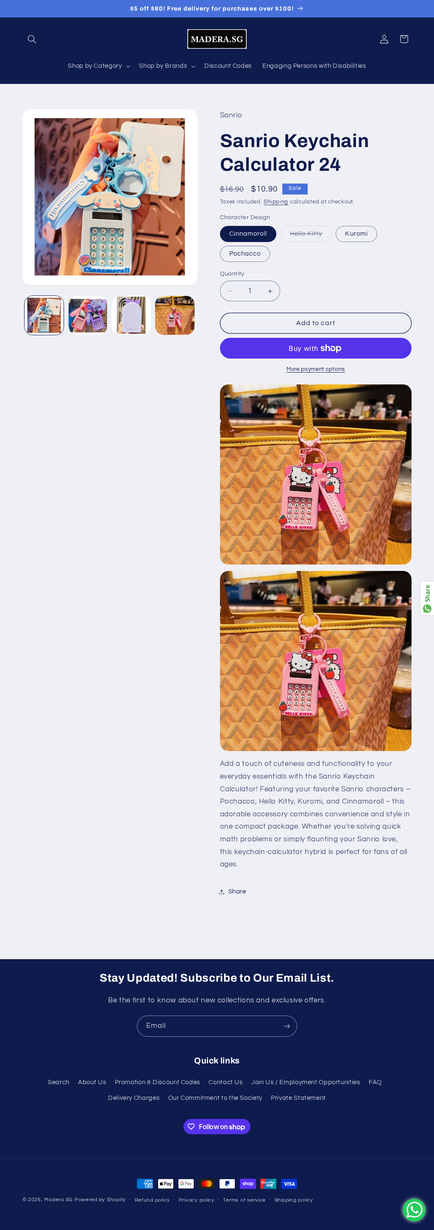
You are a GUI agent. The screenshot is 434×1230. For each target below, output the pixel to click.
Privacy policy (196, 1200)
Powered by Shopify (100, 1199)
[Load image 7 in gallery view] (174, 315)
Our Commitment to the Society (215, 1098)
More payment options (316, 369)
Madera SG (58, 1199)
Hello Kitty (311, 236)
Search (59, 1082)
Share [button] (237, 891)
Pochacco (245, 253)
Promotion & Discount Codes (157, 1082)
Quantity (232, 274)
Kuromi (356, 234)
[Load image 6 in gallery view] (130, 315)
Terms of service (244, 1200)
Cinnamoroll (248, 234)
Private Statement (298, 1098)
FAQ (375, 1082)
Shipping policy (294, 1200)
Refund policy (152, 1200)
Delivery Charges (133, 1098)
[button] (32, 39)
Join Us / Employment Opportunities (305, 1082)
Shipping (276, 202)
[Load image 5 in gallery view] (87, 315)
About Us (92, 1082)
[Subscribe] (287, 1026)
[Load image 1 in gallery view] (44, 315)
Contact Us (225, 1082)
